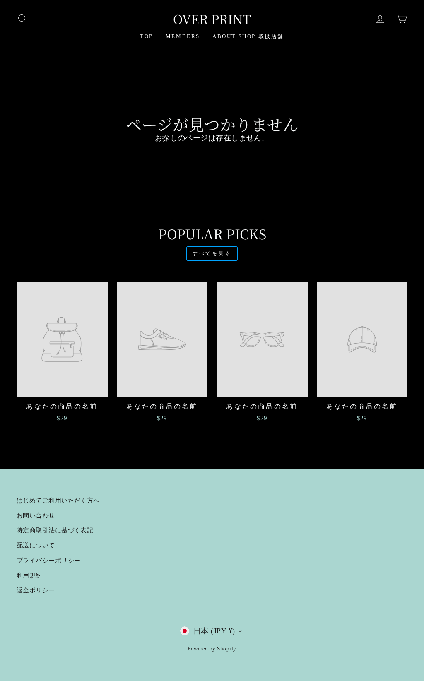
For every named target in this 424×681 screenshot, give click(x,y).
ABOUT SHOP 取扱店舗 (248, 36)
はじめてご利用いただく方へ (58, 500)
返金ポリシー (36, 590)
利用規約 (29, 575)
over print (212, 18)
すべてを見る (212, 253)
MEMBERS (183, 36)
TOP (146, 36)
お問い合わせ (36, 515)
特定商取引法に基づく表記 (55, 530)
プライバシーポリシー (49, 560)
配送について (36, 545)
